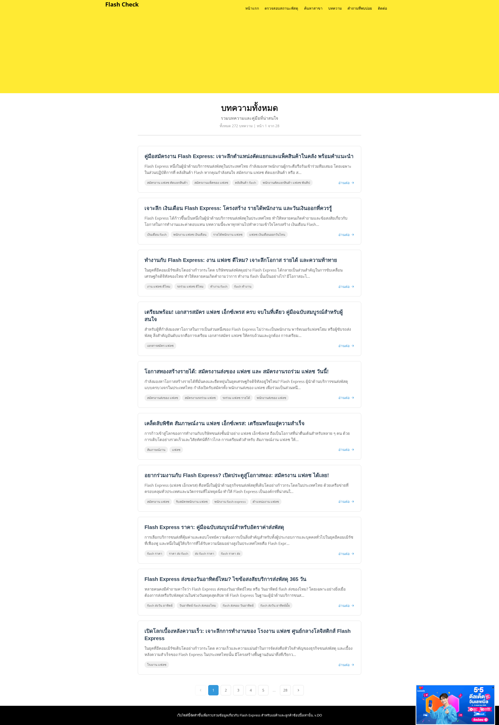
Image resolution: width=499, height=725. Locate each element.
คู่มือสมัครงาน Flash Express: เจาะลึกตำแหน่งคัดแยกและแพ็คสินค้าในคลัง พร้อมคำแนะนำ (249, 156)
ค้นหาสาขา (313, 8)
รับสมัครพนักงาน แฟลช (192, 501)
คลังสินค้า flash (245, 182)
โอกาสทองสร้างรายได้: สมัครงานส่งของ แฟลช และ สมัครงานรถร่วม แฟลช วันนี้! (237, 371)
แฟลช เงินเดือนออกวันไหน (267, 234)
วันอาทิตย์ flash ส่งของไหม (197, 605)
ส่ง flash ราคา (204, 553)
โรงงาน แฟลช (156, 664)
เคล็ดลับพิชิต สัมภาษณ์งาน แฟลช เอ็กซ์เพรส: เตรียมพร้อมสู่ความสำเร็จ (225, 423)
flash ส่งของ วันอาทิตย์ (238, 605)
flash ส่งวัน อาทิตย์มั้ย (275, 605)
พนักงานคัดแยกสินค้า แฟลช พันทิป (286, 182)
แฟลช (176, 450)
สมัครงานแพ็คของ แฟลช (211, 182)
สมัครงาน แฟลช (158, 501)
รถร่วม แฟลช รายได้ (236, 398)
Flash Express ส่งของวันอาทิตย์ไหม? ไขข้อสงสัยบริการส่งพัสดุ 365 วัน (225, 579)
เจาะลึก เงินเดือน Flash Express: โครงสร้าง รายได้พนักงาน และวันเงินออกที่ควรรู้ (238, 208)
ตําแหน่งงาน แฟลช (266, 501)
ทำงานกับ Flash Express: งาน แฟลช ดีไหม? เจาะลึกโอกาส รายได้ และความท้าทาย (241, 260)
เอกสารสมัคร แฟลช (160, 345)
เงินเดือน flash (157, 234)
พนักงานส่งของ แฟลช (271, 398)
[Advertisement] (257, 54)
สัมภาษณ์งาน (156, 450)
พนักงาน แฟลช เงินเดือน (189, 234)
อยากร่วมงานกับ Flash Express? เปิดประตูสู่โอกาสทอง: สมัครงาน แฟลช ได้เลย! (237, 475)
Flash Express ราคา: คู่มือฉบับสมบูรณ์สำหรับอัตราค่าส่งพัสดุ (214, 527)
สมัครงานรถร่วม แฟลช (200, 398)
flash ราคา (154, 553)
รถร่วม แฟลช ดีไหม (190, 286)
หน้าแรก (252, 8)
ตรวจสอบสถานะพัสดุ (281, 8)
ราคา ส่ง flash (178, 553)
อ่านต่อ (344, 182)
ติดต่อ (382, 8)
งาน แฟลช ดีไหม (158, 286)
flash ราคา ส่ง (230, 553)
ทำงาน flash (218, 286)
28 (285, 690)
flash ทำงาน (242, 286)
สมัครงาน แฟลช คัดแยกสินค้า (167, 182)
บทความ (335, 8)
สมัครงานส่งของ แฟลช (162, 398)
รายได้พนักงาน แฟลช (227, 234)
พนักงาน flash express (230, 501)
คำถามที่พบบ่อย (359, 8)
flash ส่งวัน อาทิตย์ (160, 605)
